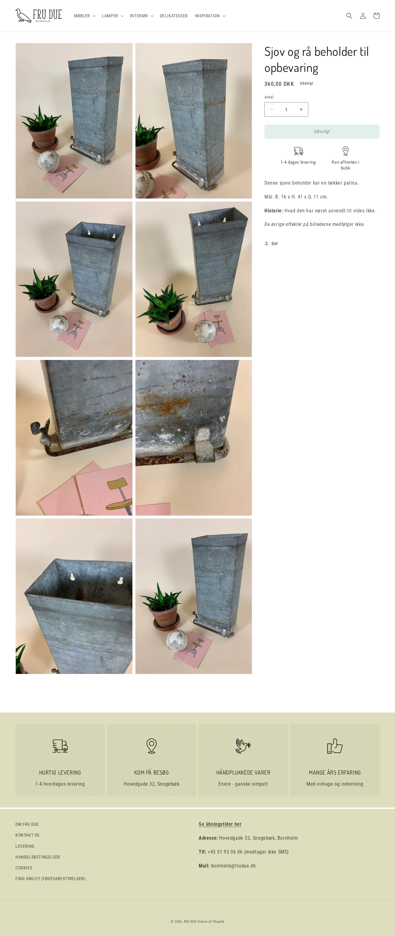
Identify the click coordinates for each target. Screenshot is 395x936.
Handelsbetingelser (37, 857)
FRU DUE (190, 922)
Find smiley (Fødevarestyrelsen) (50, 878)
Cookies (23, 867)
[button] (84, 15)
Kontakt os (27, 835)
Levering (25, 846)
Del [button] (275, 243)
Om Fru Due (27, 824)
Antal (268, 97)
